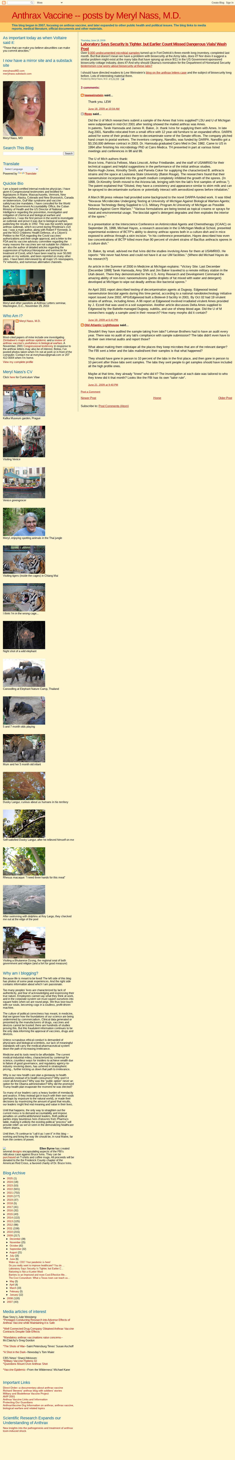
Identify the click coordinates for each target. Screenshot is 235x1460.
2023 (10, 1185)
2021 (10, 1192)
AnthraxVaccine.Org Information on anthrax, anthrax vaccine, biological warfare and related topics (38, 1407)
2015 (10, 1214)
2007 (10, 1301)
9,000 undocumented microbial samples (114, 52)
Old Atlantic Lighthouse (101, 325)
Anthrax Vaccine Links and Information (25, 1399)
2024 (10, 1181)
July (12, 1255)
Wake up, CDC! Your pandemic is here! (29, 1262)
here (12, 377)
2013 (10, 1221)
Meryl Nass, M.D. (30, 321)
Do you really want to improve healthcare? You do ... (36, 1265)
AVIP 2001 (9, 1396)
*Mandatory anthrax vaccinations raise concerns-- (33, 1339)
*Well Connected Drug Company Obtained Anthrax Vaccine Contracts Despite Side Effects (38, 1330)
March (13, 1288)
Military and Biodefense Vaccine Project (26, 1393)
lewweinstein (93, 95)
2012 (10, 1224)
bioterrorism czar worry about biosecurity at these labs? (116, 66)
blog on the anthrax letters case (166, 72)
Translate (30, 173)
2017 (10, 1206)
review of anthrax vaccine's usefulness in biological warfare (34, 342)
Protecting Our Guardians (18, 1402)
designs (17, 1151)
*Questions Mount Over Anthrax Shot (25, 1363)
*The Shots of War (14, 1346)
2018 (10, 1203)
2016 (10, 1210)
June (13, 1259)
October (14, 1245)
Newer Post (88, 398)
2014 (10, 1217)
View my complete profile (18, 362)
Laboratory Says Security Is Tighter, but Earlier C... (36, 1268)
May (12, 1281)
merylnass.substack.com (17, 73)
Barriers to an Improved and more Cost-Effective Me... (38, 1275)
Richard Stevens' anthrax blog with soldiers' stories (32, 1390)
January (14, 1294)
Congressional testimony (38, 346)
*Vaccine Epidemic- (14, 1369)
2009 (10, 1235)
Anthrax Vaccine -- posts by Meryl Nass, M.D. (96, 15)
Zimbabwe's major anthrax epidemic (24, 340)
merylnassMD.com (14, 70)
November (15, 1242)
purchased (9, 1157)
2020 (10, 1196)
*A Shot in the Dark (14, 1352)
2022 (10, 1189)
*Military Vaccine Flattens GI (20, 1360)
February (15, 1291)
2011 (10, 1228)
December (15, 1239)
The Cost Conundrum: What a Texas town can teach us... (39, 1278)
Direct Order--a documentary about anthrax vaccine (33, 1387)
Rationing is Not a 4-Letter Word (26, 1271)
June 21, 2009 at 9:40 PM (103, 384)
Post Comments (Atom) (114, 406)
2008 (10, 1298)
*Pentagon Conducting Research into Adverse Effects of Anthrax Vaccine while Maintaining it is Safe (36, 1321)
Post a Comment (90, 391)
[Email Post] (122, 79)
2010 (10, 1231)
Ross (88, 114)
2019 (10, 1199)
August (14, 1252)
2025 (10, 1178)
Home (157, 398)
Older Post (225, 398)
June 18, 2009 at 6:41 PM (103, 320)
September (16, 1249)
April (12, 1284)
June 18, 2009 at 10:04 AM (104, 108)
